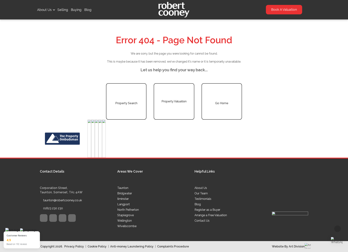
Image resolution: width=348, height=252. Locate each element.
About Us (44, 10)
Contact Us (202, 220)
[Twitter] (43, 218)
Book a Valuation (284, 9)
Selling (62, 10)
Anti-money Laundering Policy (132, 246)
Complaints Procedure (173, 246)
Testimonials (202, 199)
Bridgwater (124, 193)
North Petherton (128, 209)
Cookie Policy (97, 246)
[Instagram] (62, 218)
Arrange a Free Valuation (210, 215)
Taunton (122, 188)
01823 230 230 (53, 208)
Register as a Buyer (207, 209)
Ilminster (123, 199)
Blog (87, 10)
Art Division (297, 246)
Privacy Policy (74, 246)
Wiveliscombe (126, 226)
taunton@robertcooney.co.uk (62, 200)
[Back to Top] (337, 228)
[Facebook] (53, 218)
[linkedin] (72, 218)
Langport (123, 204)
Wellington (124, 220)
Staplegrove (125, 215)
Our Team (201, 193)
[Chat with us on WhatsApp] (337, 241)
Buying (76, 10)
